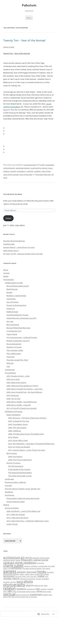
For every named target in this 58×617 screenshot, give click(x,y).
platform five (38, 585)
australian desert (23, 168)
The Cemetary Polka (14, 350)
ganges (9, 571)
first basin (26, 568)
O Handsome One (13, 331)
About (5, 270)
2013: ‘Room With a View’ (18, 440)
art (23, 557)
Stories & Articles (12, 508)
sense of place (31, 591)
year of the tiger (25, 174)
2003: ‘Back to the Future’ (16, 382)
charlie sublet (13, 565)
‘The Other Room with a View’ (20, 476)
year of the (45, 171)
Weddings (9, 492)
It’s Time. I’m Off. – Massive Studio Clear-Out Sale (23, 254)
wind (50, 595)
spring (18, 595)
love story (33, 576)
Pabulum (29, 5)
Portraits (8, 485)
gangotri (21, 571)
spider (49, 591)
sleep (44, 591)
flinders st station (36, 568)
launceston (9, 576)
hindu (41, 571)
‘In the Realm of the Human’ (19, 469)
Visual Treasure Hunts (15, 501)
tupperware (36, 594)
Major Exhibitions (13, 414)
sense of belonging (18, 591)
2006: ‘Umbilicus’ (14, 431)
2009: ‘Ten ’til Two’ (13, 398)
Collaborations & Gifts (14, 282)
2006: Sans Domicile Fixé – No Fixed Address (24, 392)
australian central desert (41, 558)
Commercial (9, 369)
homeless (50, 572)
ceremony (40, 563)
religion (9, 588)
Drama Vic (10, 308)
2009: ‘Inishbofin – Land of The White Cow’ (23, 511)
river (37, 588)
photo (28, 581)
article (28, 557)
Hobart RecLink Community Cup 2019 (21, 318)
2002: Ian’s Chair (13, 379)
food (44, 568)
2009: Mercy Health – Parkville (18, 405)
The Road (10, 357)
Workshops (9, 495)
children (27, 566)
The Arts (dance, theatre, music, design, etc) (22, 488)
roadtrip (37, 171)
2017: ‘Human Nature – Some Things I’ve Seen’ (26, 450)
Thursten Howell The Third (17, 360)
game (48, 568)
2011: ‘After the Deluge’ (15, 514)
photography (14, 584)
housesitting (15, 107)
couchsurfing (35, 168)
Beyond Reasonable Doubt (17, 286)
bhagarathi (27, 559)
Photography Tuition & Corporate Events (22, 498)
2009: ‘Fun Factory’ (15, 456)
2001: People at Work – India (17, 376)
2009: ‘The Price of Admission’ (20, 459)
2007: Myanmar (12, 395)
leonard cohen (20, 576)
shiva (39, 591)
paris (20, 581)
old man (13, 582)
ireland (27, 574)
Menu (29, 18)
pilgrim (30, 585)
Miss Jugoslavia (12, 324)
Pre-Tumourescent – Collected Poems (21, 337)
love (28, 576)
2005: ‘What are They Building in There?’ (22, 385)
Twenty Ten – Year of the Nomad (24, 40)
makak (40, 576)
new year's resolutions (27, 579)
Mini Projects (11, 453)
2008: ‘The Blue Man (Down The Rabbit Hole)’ (26, 434)
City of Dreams (12, 302)
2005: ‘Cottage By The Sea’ (18, 421)
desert (44, 168)
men (46, 576)
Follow (8, 218)
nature (15, 578)
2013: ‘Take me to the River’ (17, 517)
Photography (8, 279)
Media (5, 276)
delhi (53, 566)
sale (10, 591)
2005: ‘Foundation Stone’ (18, 424)
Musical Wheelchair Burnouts (18, 328)
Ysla (8, 366)
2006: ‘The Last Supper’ (17, 427)
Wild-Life (9, 363)
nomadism (21, 171)
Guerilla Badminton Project (17, 315)
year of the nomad (10, 174)
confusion (34, 566)
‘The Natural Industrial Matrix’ (20, 472)
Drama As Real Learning (16, 305)
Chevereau (11, 299)
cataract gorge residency (19, 562)
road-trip (29, 171)
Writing (6, 505)
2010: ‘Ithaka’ (13, 437)
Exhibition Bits (9, 244)
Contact (6, 273)
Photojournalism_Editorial (15, 482)
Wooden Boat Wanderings (14, 241)
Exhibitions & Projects (13, 411)
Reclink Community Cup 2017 (18, 340)
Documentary (10, 373)
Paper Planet (11, 334)
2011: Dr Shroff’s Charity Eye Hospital (21, 408)
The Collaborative (13, 353)
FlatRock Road (12, 311)
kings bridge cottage (42, 574)
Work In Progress (13, 463)
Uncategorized (30, 165)
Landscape (9, 479)
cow (49, 566)
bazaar (18, 560)
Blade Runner (12, 289)
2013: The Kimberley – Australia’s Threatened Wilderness (31, 443)
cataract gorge (40, 559)
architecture (11, 557)
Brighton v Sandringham (16, 295)
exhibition (16, 568)
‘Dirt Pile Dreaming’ (15, 466)
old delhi (6, 582)
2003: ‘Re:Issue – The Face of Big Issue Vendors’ (27, 418)
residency (21, 588)
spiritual (9, 594)
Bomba (9, 292)
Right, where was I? (11, 250)
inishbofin (15, 574)
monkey (7, 578)
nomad (13, 171)
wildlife (45, 595)
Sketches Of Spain (14, 347)
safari (5, 591)
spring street (25, 595)
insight (22, 574)
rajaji (45, 585)
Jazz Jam (9, 321)
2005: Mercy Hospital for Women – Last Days (24, 389)
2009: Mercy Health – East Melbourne (21, 402)
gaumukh (32, 571)
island (32, 574)
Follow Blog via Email (12, 194)
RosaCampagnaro (13, 344)
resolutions (31, 589)
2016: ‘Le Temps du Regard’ (19, 447)
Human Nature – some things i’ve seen (19, 247)
